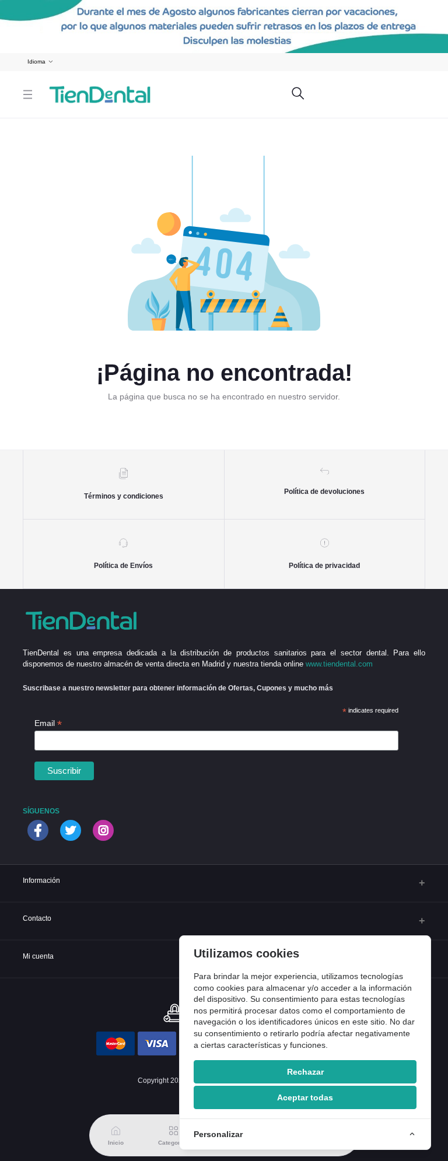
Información (41, 880)
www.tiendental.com (339, 664)
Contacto (37, 918)
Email (48, 723)
